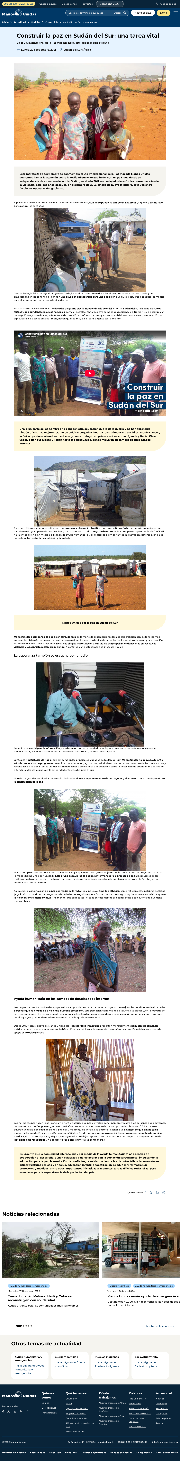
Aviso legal (71, 1452)
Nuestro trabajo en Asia (111, 1416)
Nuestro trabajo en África (112, 1403)
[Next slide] (40, 1326)
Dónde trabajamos (107, 1395)
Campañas (161, 1413)
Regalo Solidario (137, 1426)
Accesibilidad (37, 1452)
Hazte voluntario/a (139, 1408)
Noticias (35, 22)
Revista (160, 1423)
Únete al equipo (48, 4)
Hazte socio (135, 1403)
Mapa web (55, 1452)
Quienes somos (48, 1395)
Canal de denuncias (167, 1452)
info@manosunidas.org (165, 1442)
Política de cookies (121, 1452)
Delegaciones (69, 4)
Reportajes (161, 1403)
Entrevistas (162, 1408)
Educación (71, 1398)
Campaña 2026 (109, 3)
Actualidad (20, 22)
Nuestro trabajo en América (109, 1409)
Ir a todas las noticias (160, 1326)
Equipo (45, 1403)
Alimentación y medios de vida (80, 1425)
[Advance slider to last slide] (7, 1326)
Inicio (5, 22)
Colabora (135, 1393)
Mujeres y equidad (76, 1413)
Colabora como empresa (137, 1420)
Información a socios (14, 1452)
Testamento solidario (140, 1413)
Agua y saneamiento (77, 1408)
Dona (163, 12)
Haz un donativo (138, 1398)
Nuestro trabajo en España (109, 1422)
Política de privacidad (94, 1452)
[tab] (19, 1326)
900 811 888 (10, 4)
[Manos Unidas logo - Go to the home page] (19, 14)
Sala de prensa (164, 1418)
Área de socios (168, 4)
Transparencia (49, 1412)
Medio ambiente (75, 1431)
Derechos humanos (76, 1418)
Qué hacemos (76, 1393)
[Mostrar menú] (175, 13)
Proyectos (87, 4)
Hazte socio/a (143, 12)
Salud (69, 1403)
